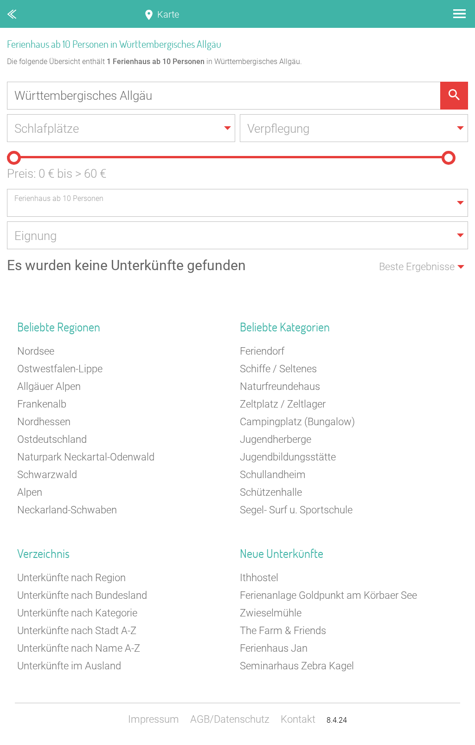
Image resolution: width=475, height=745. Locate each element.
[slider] (14, 158)
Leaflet (463, 741)
